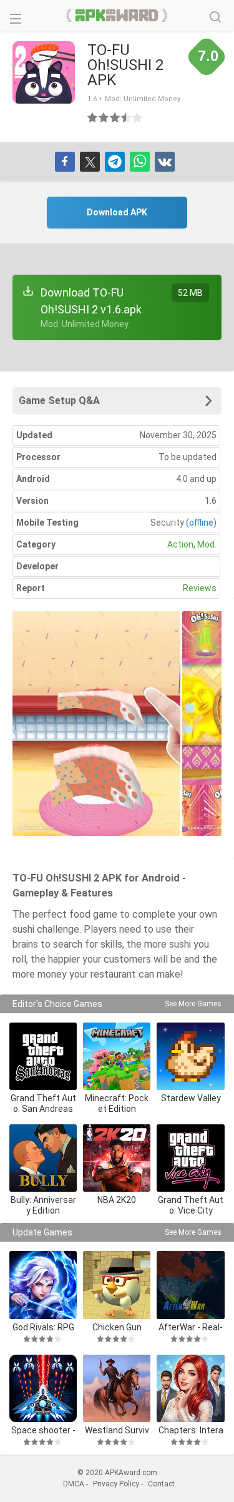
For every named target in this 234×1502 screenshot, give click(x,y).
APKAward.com (117, 15)
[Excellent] (138, 117)
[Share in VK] (165, 162)
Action (180, 544)
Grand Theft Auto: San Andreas (43, 1103)
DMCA (73, 1484)
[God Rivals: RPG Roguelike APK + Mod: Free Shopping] (43, 1284)
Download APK (117, 212)
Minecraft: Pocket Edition (117, 1103)
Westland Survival (117, 1430)
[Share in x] (90, 162)
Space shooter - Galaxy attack (43, 1430)
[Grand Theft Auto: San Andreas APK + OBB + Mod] (43, 1056)
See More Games (193, 1003)
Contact (161, 1484)
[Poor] (93, 117)
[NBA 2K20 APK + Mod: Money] (116, 1158)
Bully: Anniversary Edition (43, 1205)
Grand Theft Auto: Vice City (190, 1205)
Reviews (200, 588)
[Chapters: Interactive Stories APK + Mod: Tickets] (190, 1388)
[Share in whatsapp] (140, 162)
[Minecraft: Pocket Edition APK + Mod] (116, 1056)
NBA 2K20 (116, 1200)
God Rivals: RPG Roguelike (43, 1327)
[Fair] (104, 117)
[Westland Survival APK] (116, 1388)
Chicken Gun (117, 1327)
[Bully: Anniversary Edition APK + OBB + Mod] (43, 1158)
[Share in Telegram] (115, 162)
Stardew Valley (191, 1098)
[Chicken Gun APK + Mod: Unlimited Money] (116, 1284)
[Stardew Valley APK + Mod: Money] (190, 1056)
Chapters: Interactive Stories (190, 1430)
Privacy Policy (116, 1484)
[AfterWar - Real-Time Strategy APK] (190, 1284)
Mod (206, 544)
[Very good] (126, 117)
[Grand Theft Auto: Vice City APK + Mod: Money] (190, 1158)
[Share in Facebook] (65, 162)
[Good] (115, 117)
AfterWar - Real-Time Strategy (190, 1327)
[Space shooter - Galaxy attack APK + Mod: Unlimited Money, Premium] (43, 1388)
